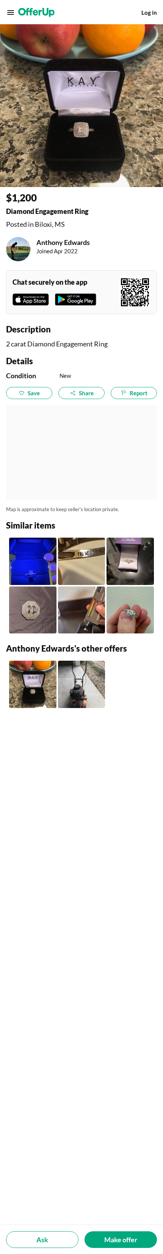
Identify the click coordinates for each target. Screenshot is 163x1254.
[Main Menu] (10, 12)
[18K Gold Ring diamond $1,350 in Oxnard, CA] (81, 561)
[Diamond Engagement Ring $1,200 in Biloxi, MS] (32, 684)
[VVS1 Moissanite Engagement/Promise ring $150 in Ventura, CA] (81, 610)
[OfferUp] (36, 12)
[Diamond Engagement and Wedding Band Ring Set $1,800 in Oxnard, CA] (32, 610)
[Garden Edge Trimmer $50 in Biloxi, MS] (81, 684)
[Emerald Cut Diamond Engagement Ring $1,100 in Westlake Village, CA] (32, 561)
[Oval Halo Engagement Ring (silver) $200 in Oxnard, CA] (130, 561)
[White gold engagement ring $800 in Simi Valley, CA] (130, 610)
